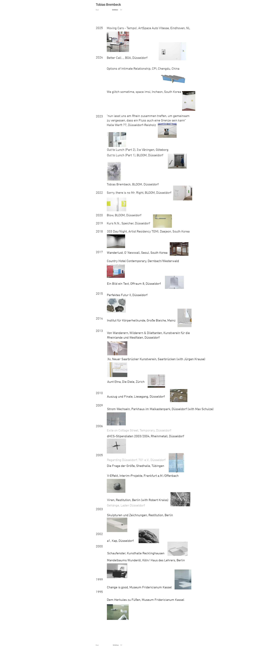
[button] (139, 430)
